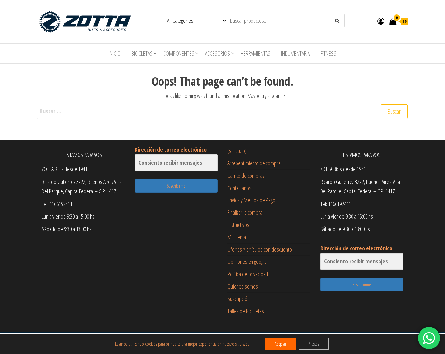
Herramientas (255, 53)
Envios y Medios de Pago (251, 200)
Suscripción (238, 299)
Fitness (328, 53)
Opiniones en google (247, 261)
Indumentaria (295, 53)
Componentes (178, 53)
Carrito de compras (246, 175)
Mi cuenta (236, 237)
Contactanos (239, 188)
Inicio (115, 53)
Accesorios (217, 53)
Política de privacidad (247, 274)
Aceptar (280, 344)
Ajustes (314, 344)
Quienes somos (242, 286)
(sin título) (237, 151)
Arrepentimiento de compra (253, 163)
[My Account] (380, 21)
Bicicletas (141, 53)
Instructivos (238, 225)
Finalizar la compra (244, 212)
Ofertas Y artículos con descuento (259, 249)
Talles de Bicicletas (245, 311)
